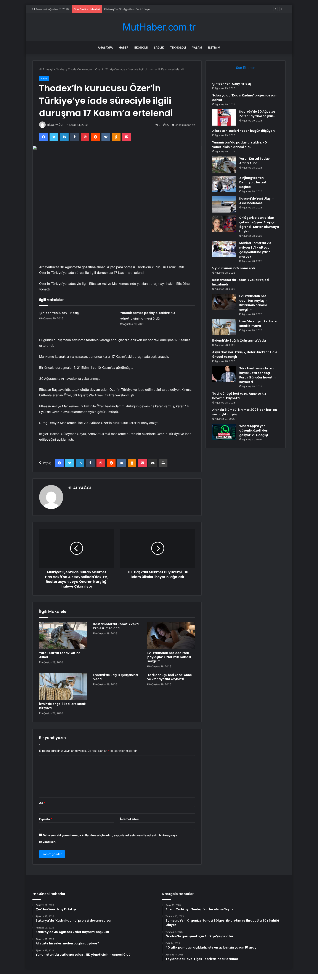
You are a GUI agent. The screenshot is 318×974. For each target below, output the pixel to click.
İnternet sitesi (129, 819)
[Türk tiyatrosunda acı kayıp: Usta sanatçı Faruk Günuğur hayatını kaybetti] (224, 374)
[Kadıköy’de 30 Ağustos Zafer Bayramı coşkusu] (224, 117)
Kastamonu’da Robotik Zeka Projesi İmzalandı (116, 626)
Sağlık (159, 47)
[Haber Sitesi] (159, 27)
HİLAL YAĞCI (55, 124)
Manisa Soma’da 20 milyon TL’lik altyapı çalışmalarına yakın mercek (255, 250)
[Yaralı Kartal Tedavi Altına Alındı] (63, 635)
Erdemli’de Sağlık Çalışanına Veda (115, 677)
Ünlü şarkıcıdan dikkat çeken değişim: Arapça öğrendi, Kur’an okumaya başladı (259, 224)
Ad (42, 803)
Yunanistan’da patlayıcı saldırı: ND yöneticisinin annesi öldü (239, 144)
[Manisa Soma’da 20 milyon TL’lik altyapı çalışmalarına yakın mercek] (224, 249)
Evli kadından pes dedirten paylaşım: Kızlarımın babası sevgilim (169, 657)
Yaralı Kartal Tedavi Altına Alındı (59, 655)
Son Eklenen (245, 68)
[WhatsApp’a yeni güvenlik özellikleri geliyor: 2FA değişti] (224, 432)
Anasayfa (105, 47)
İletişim (214, 47)
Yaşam (197, 47)
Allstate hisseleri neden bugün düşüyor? (244, 131)
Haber (123, 47)
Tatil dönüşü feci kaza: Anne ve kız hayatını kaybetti (169, 677)
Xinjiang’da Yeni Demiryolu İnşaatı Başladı (253, 182)
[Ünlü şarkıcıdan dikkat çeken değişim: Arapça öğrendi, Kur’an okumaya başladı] (224, 224)
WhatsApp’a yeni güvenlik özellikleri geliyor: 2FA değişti (254, 430)
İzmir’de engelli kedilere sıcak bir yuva (62, 706)
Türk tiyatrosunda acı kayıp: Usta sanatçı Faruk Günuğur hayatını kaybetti (257, 375)
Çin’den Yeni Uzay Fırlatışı (59, 313)
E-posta (45, 819)
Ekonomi (141, 47)
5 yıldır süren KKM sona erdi (233, 268)
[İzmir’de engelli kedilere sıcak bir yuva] (63, 686)
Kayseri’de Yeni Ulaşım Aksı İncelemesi (257, 200)
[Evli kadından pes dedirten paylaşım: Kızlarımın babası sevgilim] (171, 635)
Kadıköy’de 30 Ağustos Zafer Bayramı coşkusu (135, 9)
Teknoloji (178, 47)
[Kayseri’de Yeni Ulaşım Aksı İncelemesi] (224, 204)
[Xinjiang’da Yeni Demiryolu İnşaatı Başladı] (224, 184)
